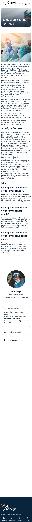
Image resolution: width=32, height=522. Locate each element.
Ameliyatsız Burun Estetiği (12, 318)
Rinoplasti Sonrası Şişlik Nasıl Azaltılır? (15, 316)
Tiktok (18, 297)
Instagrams (25, 297)
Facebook (7, 297)
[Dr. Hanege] (16, 3)
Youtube (13, 297)
